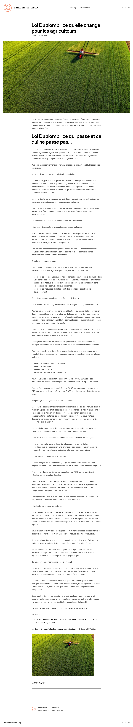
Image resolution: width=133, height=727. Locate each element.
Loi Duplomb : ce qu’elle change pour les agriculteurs (66, 28)
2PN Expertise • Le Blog (26, 7)
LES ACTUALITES (39, 683)
